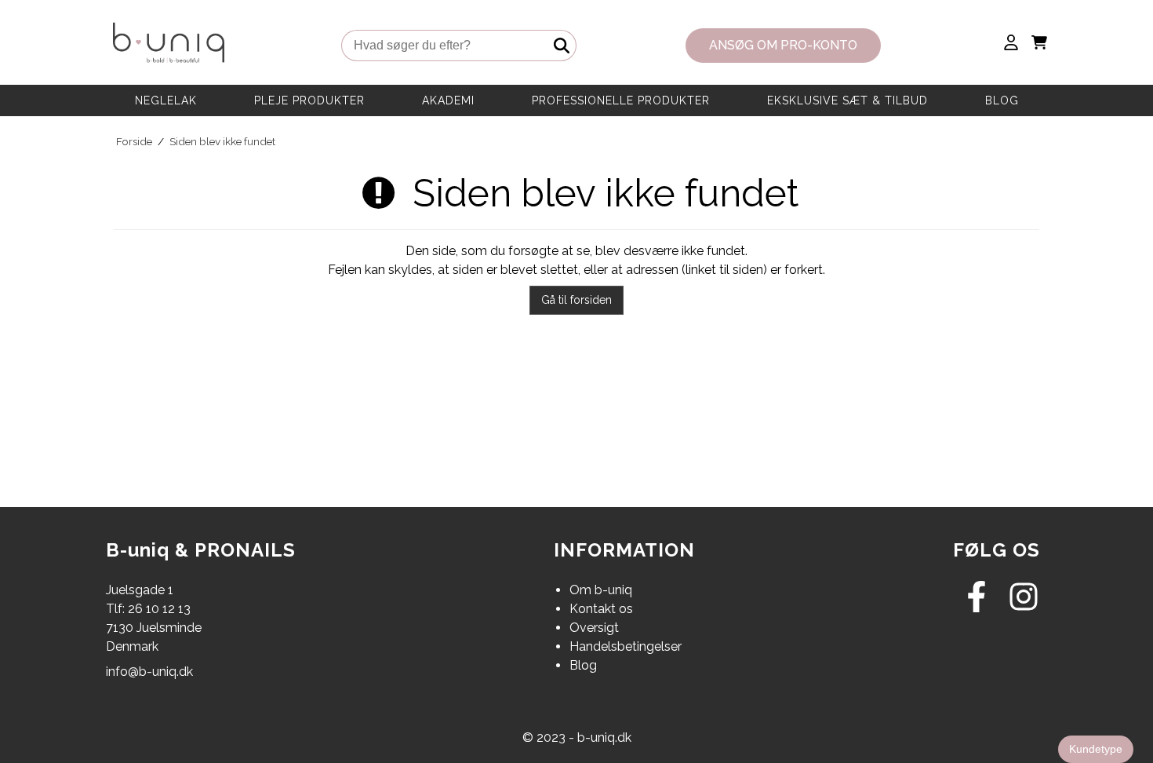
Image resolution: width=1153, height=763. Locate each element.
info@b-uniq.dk (149, 671)
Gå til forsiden (576, 300)
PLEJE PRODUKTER (309, 100)
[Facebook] (976, 608)
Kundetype (1095, 749)
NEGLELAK (166, 100)
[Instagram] (1023, 608)
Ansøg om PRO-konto (783, 45)
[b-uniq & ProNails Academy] (168, 45)
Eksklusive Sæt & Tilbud (847, 100)
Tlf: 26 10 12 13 (148, 608)
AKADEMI (448, 100)
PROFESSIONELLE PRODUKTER (621, 100)
